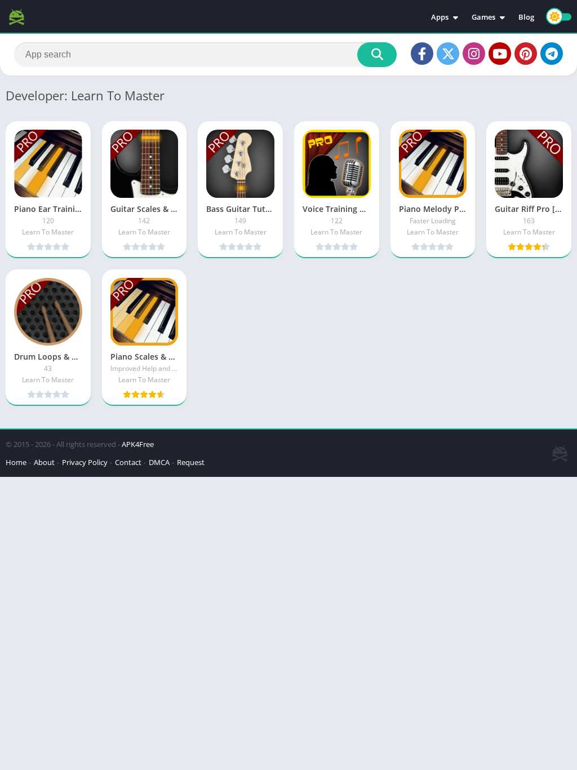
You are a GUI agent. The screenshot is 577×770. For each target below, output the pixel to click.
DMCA (159, 462)
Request (191, 462)
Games (483, 17)
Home (16, 462)
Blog (526, 17)
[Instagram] (474, 53)
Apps (440, 17)
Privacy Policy (85, 462)
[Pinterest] (525, 53)
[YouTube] (500, 53)
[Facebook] (422, 53)
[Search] (377, 54)
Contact (128, 462)
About (44, 462)
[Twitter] (448, 53)
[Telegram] (551, 53)
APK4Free (138, 444)
